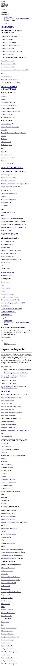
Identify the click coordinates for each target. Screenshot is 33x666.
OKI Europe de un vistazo (8, 241)
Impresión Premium (6, 158)
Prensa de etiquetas (6, 124)
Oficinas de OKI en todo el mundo (10, 577)
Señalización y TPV (6, 485)
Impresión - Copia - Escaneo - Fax (10, 111)
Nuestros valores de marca (8, 272)
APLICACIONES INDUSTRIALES (9, 87)
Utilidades (3, 161)
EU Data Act (4, 205)
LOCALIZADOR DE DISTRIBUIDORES (16, 18)
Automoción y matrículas (8, 117)
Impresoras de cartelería (7, 54)
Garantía (3, 215)
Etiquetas (3, 99)
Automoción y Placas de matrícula (10, 491)
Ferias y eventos (5, 288)
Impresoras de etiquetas (7, 48)
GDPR (3, 607)
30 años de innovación (7, 244)
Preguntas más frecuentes (8, 212)
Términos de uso (5, 643)
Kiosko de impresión (6, 145)
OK (2, 340)
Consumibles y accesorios (8, 61)
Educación (4, 130)
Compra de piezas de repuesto (9, 186)
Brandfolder (4, 152)
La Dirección (4, 574)
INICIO (6, 343)
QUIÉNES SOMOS (9, 234)
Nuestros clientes (5, 247)
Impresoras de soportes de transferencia (11, 45)
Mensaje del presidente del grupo (10, 297)
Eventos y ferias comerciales (8, 628)
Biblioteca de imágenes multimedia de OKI (13, 303)
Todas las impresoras (6, 76)
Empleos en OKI (5, 586)
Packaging (4, 96)
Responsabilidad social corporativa (10, 580)
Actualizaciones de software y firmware (12, 227)
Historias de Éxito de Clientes (9, 79)
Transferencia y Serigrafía (8, 102)
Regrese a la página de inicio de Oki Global (16, 373)
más (2, 265)
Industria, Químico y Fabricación (10, 127)
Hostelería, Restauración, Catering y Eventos (13, 133)
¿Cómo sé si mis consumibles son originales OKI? (15, 70)
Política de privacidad (7, 646)
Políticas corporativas (6, 598)
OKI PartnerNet (5, 262)
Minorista (3, 136)
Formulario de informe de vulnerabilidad (12, 224)
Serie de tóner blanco (6, 403)
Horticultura (4, 139)
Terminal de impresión (7, 467)
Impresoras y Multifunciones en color (11, 36)
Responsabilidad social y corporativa (11, 250)
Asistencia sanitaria (6, 142)
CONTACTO (8, 17)
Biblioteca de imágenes (7, 634)
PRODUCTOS (7, 27)
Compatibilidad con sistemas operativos (12, 218)
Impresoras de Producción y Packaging (11, 51)
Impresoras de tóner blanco (8, 42)
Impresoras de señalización (8, 415)
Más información (5, 337)
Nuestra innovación (6, 275)
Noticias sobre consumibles (8, 64)
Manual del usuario (6, 202)
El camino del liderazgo (7, 294)
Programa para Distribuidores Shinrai (11, 259)
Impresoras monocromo (7, 39)
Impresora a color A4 (6, 114)
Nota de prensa (5, 282)
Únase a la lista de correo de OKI (10, 300)
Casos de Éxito (5, 155)
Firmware (3, 196)
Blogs (2, 285)
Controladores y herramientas (9, 193)
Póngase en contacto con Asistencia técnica (13, 221)
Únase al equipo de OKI (7, 256)
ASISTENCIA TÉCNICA (12, 167)
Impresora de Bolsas (6, 108)
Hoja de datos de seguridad (8, 199)
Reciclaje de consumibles (8, 67)
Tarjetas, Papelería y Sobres (8, 105)
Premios (3, 291)
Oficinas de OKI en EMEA (8, 253)
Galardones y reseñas (6, 631)
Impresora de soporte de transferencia (11, 406)
